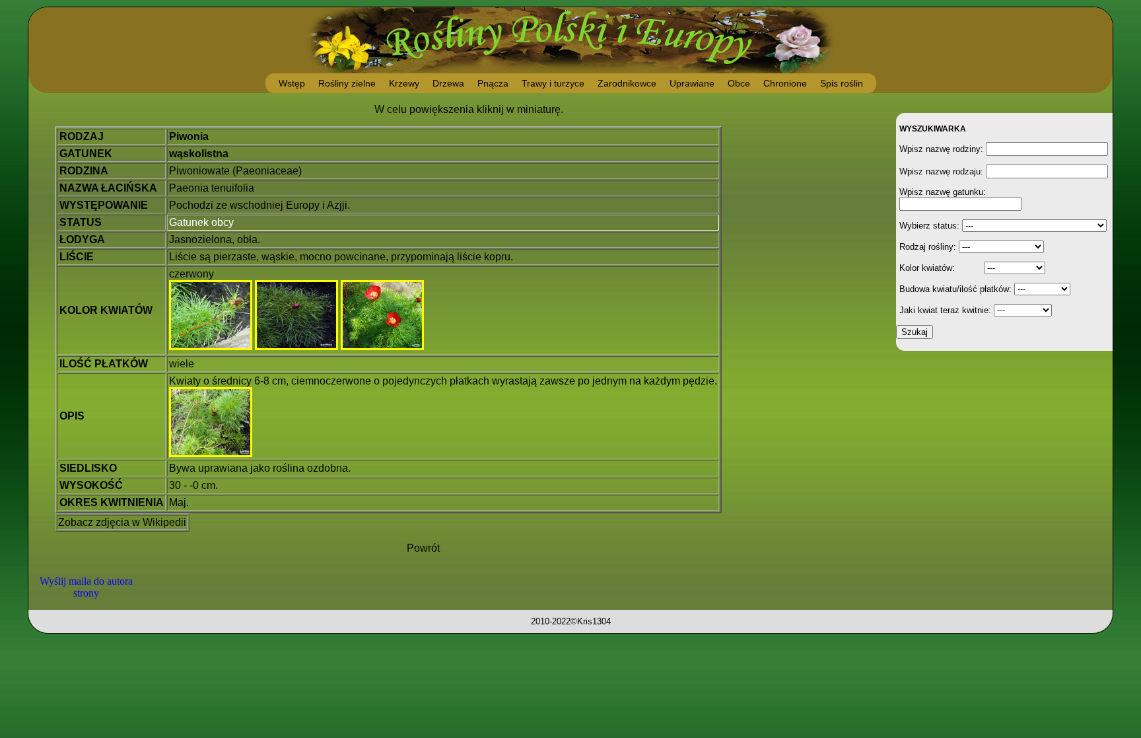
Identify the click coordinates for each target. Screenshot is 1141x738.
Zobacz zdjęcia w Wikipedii (122, 522)
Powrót (423, 548)
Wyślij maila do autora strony (86, 587)
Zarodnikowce (627, 83)
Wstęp (292, 83)
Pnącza (492, 83)
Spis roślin (841, 83)
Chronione (785, 83)
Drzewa (448, 83)
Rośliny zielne (347, 83)
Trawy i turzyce (553, 83)
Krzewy (404, 83)
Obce (739, 83)
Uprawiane (692, 83)
